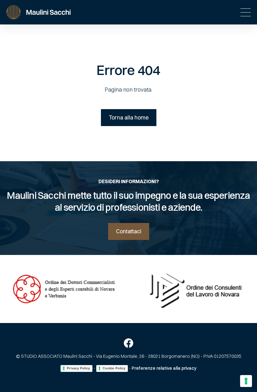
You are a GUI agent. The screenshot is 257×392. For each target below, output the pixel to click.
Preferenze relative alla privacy (164, 368)
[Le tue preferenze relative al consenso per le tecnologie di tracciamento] (246, 381)
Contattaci (128, 231)
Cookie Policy (113, 368)
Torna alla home (129, 117)
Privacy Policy (78, 368)
